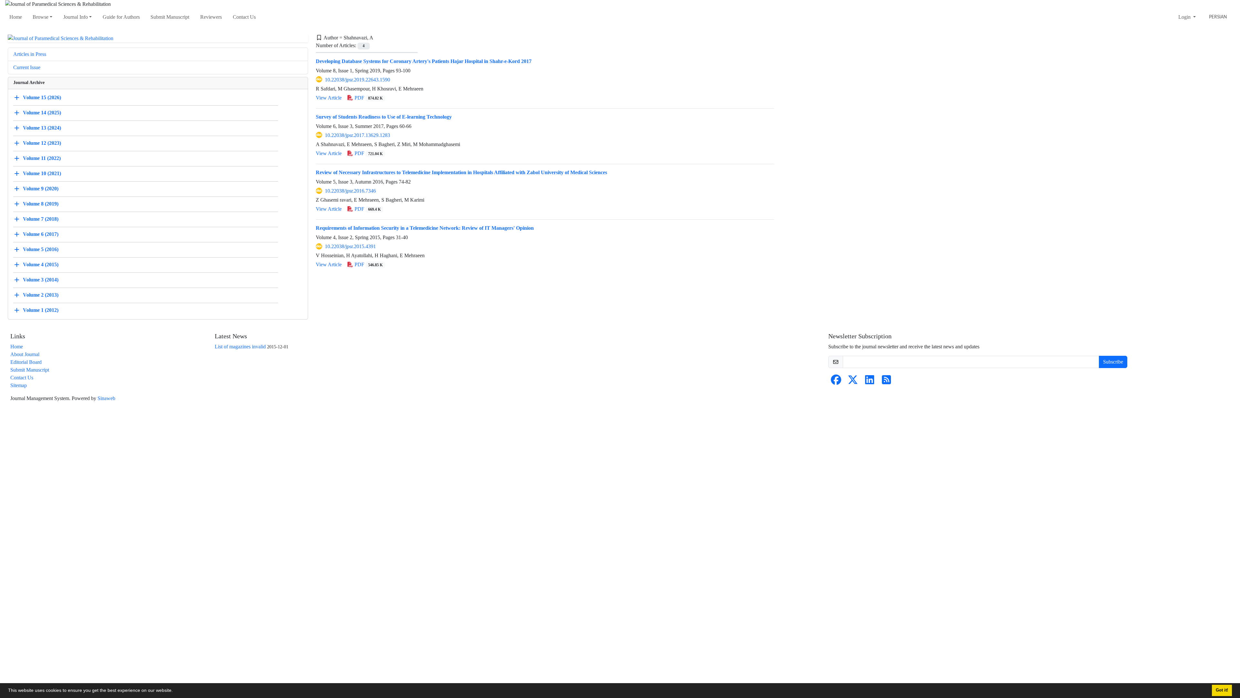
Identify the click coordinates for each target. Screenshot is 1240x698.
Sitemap (18, 385)
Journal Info (75, 17)
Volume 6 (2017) (40, 234)
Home (15, 17)
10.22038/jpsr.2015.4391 (350, 246)
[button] (175, 691)
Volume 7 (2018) (40, 219)
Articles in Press (29, 54)
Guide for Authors (121, 17)
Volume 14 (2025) (42, 113)
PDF (368, 98)
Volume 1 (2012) (40, 310)
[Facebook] (836, 382)
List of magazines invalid (240, 347)
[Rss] (886, 382)
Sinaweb (106, 398)
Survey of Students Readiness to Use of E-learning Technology (384, 117)
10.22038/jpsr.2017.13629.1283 (357, 135)
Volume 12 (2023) (42, 143)
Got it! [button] (1222, 690)
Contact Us (244, 17)
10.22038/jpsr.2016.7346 (350, 191)
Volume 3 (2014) (40, 280)
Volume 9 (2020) (40, 188)
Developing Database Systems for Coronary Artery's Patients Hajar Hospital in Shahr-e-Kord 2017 (424, 61)
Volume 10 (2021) (42, 173)
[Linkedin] (869, 382)
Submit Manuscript (169, 17)
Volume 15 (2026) (42, 97)
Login (1185, 17)
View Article (329, 98)
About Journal (24, 354)
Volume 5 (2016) (40, 249)
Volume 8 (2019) (40, 204)
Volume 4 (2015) (40, 264)
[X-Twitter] (853, 382)
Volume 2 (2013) (40, 295)
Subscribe (1113, 362)
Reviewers (211, 17)
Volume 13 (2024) (42, 128)
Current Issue (26, 67)
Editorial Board (26, 362)
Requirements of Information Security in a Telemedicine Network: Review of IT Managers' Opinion (425, 228)
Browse (40, 17)
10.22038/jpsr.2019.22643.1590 (357, 80)
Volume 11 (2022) (42, 158)
